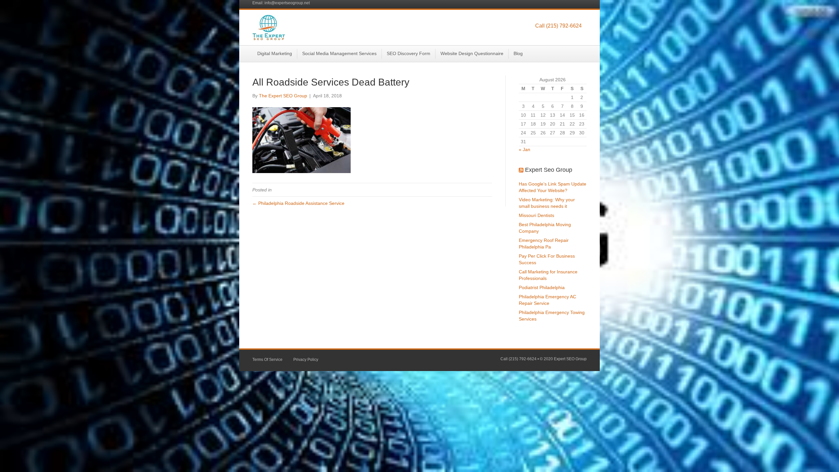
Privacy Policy (305, 359)
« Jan (524, 149)
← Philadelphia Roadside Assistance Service (298, 203)
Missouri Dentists (536, 215)
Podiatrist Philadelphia (542, 287)
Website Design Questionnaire (471, 53)
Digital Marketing (274, 53)
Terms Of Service (267, 359)
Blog (518, 53)
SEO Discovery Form (408, 53)
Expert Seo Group (548, 170)
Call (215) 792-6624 (558, 26)
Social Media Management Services (339, 53)
